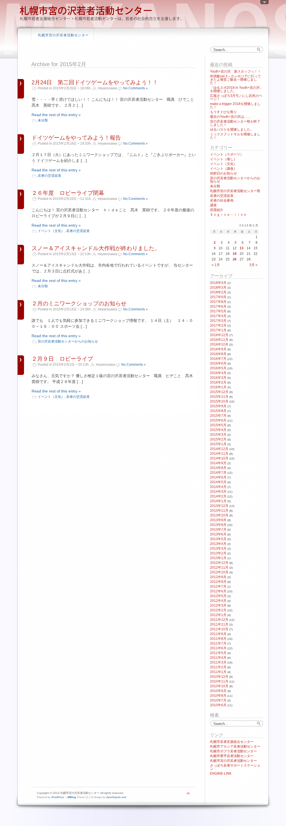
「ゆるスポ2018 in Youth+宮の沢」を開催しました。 (236, 89)
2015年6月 (218, 420)
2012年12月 (219, 563)
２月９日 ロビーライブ (62, 359)
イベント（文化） (51, 231)
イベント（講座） (223, 169)
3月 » (253, 265)
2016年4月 (218, 373)
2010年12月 (219, 677)
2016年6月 (218, 363)
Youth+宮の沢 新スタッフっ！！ (235, 71)
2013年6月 (218, 534)
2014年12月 (219, 449)
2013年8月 (218, 525)
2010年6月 (218, 705)
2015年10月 (219, 401)
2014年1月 (218, 501)
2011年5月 (218, 653)
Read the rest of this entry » (56, 114)
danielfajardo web (116, 797)
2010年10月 (219, 686)
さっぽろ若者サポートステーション (235, 767)
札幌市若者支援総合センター (232, 742)
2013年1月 (218, 558)
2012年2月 (218, 610)
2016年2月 (218, 382)
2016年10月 (219, 344)
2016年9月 (218, 349)
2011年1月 (218, 672)
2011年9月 (218, 634)
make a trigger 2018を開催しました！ (235, 105)
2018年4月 (218, 283)
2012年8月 (218, 582)
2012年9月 (218, 577)
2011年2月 (218, 667)
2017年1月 (218, 330)
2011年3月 (218, 662)
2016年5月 (218, 368)
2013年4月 (218, 544)
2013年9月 (218, 520)
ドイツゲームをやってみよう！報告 (76, 138)
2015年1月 (218, 444)
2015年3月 (218, 435)
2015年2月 (218, 439)
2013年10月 (219, 515)
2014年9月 (218, 463)
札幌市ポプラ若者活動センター (233, 751)
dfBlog (71, 797)
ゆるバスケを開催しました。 (232, 129)
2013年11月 (219, 511)
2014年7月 (218, 473)
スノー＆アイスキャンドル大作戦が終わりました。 (96, 248)
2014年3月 (218, 492)
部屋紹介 (216, 210)
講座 (213, 205)
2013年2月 (218, 553)
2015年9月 (218, 406)
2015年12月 (219, 392)
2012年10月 (219, 572)
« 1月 (216, 265)
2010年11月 (219, 681)
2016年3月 (218, 378)
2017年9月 (218, 297)
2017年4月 (218, 316)
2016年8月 (218, 354)
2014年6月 (218, 477)
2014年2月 (218, 496)
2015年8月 (218, 411)
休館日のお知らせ (223, 173)
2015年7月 (218, 416)
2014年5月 (218, 482)
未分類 (43, 120)
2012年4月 (218, 601)
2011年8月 (218, 639)
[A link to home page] (101, 21)
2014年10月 (219, 458)
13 (242, 248)
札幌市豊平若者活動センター (232, 756)
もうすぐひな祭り (223, 112)
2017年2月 (218, 325)
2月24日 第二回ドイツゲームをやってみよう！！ (95, 82)
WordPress (57, 797)
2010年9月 (218, 691)
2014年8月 (218, 468)
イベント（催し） (223, 159)
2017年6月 (218, 306)
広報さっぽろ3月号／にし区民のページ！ (236, 97)
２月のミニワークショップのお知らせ (79, 303)
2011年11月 (219, 624)
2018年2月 (218, 292)
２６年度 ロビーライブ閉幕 (68, 193)
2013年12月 (219, 506)
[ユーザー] (264, 3)
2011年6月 (218, 648)
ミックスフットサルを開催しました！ (235, 136)
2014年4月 (218, 487)
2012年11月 (219, 567)
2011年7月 (218, 643)
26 (235, 259)
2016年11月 (219, 340)
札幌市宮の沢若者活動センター (63, 35)
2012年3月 (218, 605)
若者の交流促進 (49, 176)
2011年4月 (218, 658)
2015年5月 (218, 425)
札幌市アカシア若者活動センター (235, 746)
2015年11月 (219, 397)
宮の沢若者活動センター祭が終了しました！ (235, 123)
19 (235, 253)
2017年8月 (218, 302)
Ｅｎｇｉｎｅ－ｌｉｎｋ (228, 215)
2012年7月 (218, 586)
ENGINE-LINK (221, 773)
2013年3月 (218, 548)
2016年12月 (219, 335)
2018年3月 (218, 287)
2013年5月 (218, 539)
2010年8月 (218, 696)
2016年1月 (218, 387)
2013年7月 (218, 529)
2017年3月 (218, 321)
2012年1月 (218, 615)
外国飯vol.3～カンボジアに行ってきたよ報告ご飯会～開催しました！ (235, 79)
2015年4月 (218, 430)
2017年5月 (218, 311)
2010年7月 (218, 700)
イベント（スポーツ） (227, 154)
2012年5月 (218, 596)
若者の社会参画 (221, 200)
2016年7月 (218, 359)
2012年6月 (218, 591)
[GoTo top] (188, 794)
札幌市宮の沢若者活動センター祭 (235, 191)
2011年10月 (219, 629)
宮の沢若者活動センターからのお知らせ (68, 341)
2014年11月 (219, 454)
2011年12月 (219, 620)
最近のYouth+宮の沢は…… (230, 117)
